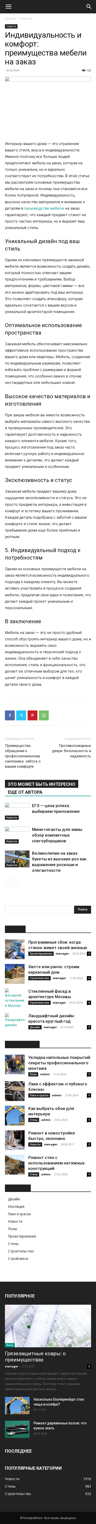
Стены (34, 1120)
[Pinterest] (32, 715)
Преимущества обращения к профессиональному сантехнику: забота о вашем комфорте (23, 756)
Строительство (39, 978)
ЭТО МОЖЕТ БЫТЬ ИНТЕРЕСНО (41, 784)
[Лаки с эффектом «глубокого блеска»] (15, 1091)
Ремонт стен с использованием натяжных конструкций (56, 1163)
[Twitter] (21, 715)
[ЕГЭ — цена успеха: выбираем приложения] (17, 811)
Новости (26, 18)
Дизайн (35, 1027)
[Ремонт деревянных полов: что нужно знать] (17, 1429)
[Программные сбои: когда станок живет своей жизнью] (15, 949)
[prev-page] (8, 883)
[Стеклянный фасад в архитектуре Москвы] (15, 998)
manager (62, 953)
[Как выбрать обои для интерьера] (15, 1116)
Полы (33, 1074)
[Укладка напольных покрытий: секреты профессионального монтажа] (15, 1064)
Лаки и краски (39, 1095)
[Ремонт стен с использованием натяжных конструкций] (15, 1165)
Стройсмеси (18, 1258)
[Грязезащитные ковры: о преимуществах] (48, 1326)
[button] (8, 6)
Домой (10, 18)
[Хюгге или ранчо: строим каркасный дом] (15, 974)
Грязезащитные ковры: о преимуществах (35, 1357)
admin (45, 1074)
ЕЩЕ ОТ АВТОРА (25, 792)
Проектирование (41, 953)
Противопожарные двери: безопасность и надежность (71, 750)
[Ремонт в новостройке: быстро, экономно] (15, 1140)
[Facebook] (10, 715)
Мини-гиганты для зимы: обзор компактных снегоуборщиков (57, 835)
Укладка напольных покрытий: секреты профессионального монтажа (59, 1063)
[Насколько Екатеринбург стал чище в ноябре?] (17, 1405)
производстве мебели (44, 208)
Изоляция (16, 1206)
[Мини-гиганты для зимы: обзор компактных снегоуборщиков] (17, 835)
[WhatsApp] (44, 715)
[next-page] (16, 883)
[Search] (89, 6)
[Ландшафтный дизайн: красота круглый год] (15, 1023)
